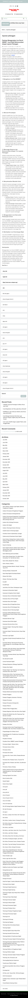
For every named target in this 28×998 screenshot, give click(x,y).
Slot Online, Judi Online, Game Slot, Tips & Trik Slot (14, 830)
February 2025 (6, 487)
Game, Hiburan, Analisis (8, 563)
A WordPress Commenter (9, 431)
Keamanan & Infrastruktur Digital (10, 590)
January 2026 (6, 456)
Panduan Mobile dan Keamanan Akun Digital (13, 691)
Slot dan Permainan (7, 809)
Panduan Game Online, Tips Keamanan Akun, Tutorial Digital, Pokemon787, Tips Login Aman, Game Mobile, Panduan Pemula (13, 676)
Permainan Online (7, 749)
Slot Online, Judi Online (8, 827)
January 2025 (6, 490)
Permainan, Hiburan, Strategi (9, 767)
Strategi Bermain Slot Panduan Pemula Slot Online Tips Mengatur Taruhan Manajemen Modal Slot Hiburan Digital (14, 874)
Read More (4, 265)
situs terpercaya (6, 366)
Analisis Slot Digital (7, 525)
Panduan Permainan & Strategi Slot (11, 703)
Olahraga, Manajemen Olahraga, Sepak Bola (12, 664)
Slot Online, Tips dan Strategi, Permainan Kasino (14, 844)
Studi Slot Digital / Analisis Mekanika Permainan (14, 881)
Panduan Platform (7, 705)
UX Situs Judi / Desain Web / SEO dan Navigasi (13, 973)
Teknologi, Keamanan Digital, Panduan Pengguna (14, 954)
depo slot (5, 321)
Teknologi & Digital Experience (10, 887)
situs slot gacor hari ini (8, 299)
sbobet (13, 55)
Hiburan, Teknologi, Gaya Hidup (10, 579)
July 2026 (5, 439)
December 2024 (6, 493)
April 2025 (5, 481)
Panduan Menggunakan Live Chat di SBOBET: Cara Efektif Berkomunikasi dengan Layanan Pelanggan (13, 42)
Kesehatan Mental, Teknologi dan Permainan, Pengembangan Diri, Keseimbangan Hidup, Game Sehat (14, 644)
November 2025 (6, 462)
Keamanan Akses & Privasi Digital (10, 598)
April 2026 (5, 448)
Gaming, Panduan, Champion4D (10, 570)
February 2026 (6, 453)
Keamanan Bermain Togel (8, 618)
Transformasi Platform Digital (9, 963)
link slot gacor (6, 293)
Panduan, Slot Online (7, 724)
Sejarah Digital (6, 781)
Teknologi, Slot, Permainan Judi (10, 957)
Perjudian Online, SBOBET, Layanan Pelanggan (13, 741)
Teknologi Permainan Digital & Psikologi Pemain (14, 939)
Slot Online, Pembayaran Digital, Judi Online (12, 838)
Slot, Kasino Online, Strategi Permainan (11, 847)
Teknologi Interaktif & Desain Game (11, 933)
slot (4, 310)
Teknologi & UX (6, 916)
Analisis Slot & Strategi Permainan (10, 522)
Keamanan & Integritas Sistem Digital (11, 593)
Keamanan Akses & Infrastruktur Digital (12, 596)
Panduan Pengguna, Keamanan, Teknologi (12, 697)
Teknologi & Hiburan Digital (9, 902)
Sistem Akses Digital (7, 784)
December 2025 (6, 459)
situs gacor (5, 786)
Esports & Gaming (7, 545)
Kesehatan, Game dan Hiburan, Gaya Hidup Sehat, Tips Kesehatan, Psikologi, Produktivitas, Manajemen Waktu (14, 650)
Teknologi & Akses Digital (8, 884)
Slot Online (5, 817)
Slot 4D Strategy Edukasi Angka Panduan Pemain (14, 806)
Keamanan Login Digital (8, 635)
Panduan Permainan (7, 700)
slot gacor (5, 327)
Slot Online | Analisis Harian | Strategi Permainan (14, 820)
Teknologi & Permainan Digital (9, 913)
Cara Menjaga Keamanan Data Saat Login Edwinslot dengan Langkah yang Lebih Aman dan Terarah (12, 1)
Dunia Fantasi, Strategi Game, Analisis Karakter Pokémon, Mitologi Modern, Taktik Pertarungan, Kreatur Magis (13, 541)
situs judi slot (6, 792)
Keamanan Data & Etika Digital (10, 621)
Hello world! (19, 431)
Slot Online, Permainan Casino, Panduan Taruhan (14, 841)
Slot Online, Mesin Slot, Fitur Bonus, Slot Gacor (13, 836)
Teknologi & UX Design (8, 919)
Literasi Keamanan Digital (8, 661)
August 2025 (5, 470)
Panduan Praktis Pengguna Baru (10, 708)
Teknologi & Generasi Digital (9, 899)
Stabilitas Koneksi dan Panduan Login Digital (13, 867)
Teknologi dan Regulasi (8, 922)
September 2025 (6, 467)
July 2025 (5, 473)
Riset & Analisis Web (7, 778)
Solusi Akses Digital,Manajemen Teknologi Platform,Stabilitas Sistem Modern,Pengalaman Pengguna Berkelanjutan (13, 851)
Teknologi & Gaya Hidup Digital (10, 897)
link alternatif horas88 (8, 658)
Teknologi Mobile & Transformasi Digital (12, 936)
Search (4, 393)
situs (4, 315)
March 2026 (5, 451)
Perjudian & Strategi (7, 738)
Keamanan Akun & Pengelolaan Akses (11, 604)
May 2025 (5, 479)
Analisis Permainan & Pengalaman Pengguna (13, 511)
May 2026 (5, 445)
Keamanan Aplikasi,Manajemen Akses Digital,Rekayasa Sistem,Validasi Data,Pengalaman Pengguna (14, 614)
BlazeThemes (15, 995)
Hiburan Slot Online (7, 576)
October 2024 (6, 498)
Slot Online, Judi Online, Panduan (10, 833)
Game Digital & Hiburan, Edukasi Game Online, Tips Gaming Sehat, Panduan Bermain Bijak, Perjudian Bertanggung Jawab (14, 549)
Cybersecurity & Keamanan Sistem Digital (12, 536)
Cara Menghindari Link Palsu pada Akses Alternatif (14, 409)
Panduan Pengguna (7, 694)
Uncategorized (6, 970)
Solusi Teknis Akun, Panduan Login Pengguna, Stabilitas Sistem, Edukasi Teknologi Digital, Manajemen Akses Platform (13, 863)
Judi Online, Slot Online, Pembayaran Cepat (12, 587)
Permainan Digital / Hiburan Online (10, 744)
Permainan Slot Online (8, 752)
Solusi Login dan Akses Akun (9, 858)
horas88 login (6, 584)
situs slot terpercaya (7, 803)
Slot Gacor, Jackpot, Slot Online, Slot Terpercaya (14, 814)
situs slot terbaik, (7, 800)
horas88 (4, 582)
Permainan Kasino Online (8, 747)
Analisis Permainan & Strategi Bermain (11, 513)
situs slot (5, 355)
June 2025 (5, 476)
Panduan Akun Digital (7, 667)
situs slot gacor (6, 332)
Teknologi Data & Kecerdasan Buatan (11, 925)
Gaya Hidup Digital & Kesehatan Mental (11, 573)
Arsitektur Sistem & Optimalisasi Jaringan (12, 533)
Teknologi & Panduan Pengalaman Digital (12, 911)
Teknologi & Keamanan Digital (9, 905)
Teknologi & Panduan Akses (9, 908)
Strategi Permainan (7, 878)
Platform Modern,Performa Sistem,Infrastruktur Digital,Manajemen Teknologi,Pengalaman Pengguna (13, 771)
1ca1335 (5, 46)
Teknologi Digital (6, 927)
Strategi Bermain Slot (7, 870)
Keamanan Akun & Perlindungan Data (11, 607)
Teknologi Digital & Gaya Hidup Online (11, 930)
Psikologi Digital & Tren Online (10, 775)
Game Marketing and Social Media (10, 553)
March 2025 (5, 484)
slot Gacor (5, 304)
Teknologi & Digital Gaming (9, 889)
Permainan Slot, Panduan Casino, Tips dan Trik (13, 759)
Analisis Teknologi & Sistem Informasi (11, 528)
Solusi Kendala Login (7, 855)
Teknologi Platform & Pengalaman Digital (12, 949)
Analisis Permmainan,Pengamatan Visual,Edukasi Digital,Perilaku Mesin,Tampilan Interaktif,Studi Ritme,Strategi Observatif (14, 518)
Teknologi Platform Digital (9, 952)
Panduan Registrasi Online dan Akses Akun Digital (14, 711)
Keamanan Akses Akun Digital (9, 601)
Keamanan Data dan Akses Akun (10, 624)
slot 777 (4, 343)
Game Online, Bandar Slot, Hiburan (10, 560)
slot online (5, 988)
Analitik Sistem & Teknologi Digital (11, 530)
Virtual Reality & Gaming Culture (10, 983)
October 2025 (6, 465)
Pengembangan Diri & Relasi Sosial (11, 731)
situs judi (5, 789)
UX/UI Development (7, 976)
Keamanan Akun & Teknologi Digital (11, 610)
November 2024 (6, 495)
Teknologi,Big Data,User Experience (11, 960)
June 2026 (5, 442)
